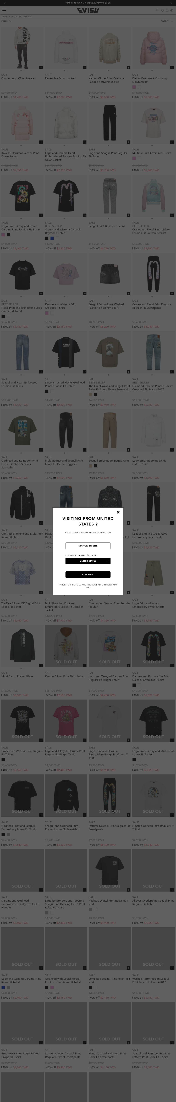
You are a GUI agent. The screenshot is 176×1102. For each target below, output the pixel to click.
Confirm (88, 574)
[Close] (118, 512)
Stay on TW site (88, 545)
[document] (88, 552)
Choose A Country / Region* (81, 555)
